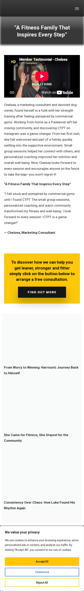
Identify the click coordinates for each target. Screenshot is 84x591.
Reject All (42, 582)
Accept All (42, 561)
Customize (42, 572)
